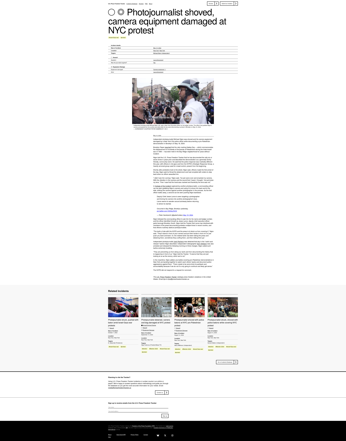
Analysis (141, 4)
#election (144, 349)
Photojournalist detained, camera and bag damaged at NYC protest (155, 321)
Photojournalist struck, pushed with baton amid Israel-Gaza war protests (123, 322)
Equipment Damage (119, 67)
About (150, 4)
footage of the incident (163, 186)
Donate (211, 3)
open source (169, 426)
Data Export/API (121, 435)
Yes (154, 63)
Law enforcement (158, 60)
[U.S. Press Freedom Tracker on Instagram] (172, 435)
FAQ (146, 4)
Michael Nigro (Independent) (161, 53)
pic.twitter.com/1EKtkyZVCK (167, 211)
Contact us (160, 392)
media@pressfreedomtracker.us (119, 387)
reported (168, 147)
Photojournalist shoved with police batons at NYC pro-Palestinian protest (189, 322)
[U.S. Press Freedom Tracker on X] (165, 435)
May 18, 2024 (157, 48)
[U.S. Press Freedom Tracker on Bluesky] (158, 435)
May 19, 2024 (188, 215)
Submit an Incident (227, 3)
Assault (115, 57)
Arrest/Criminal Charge (149, 325)
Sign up (165, 416)
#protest (123, 37)
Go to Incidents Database (225, 362)
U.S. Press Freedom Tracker (116, 4)
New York (156, 50)
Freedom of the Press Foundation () (143, 426)
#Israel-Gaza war (114, 37)
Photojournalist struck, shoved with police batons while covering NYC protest (223, 322)
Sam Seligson (202, 243)
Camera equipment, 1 (159, 69)
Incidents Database (131, 4)
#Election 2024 (153, 349)
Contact (146, 435)
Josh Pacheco (179, 241)
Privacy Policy (134, 435)
